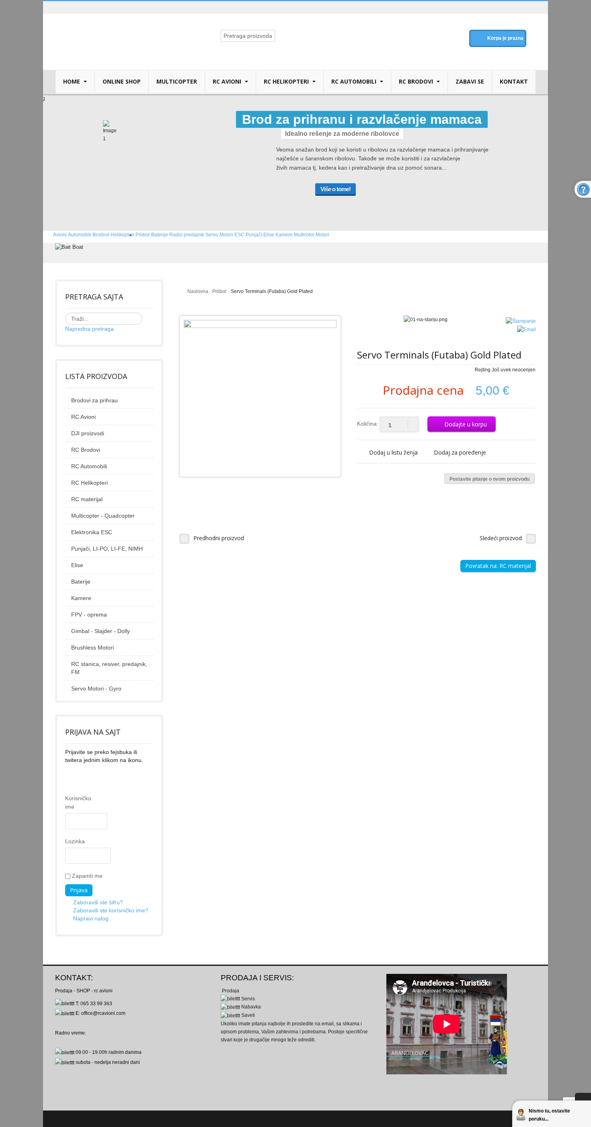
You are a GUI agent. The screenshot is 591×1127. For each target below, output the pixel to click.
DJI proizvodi (87, 433)
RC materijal (87, 499)
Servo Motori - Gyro (96, 688)
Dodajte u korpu (465, 424)
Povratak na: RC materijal (498, 566)
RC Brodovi (417, 81)
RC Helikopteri (287, 81)
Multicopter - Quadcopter (103, 515)
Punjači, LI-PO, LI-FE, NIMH (107, 548)
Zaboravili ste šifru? (98, 902)
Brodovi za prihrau (94, 400)
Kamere (81, 598)
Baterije (80, 581)
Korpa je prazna (505, 38)
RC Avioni (228, 81)
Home (72, 81)
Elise (77, 565)
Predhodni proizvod (218, 538)
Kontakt (514, 81)
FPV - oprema (89, 614)
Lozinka (69, 841)
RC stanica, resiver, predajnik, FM (109, 668)
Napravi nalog (91, 918)
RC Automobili (354, 81)
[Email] (526, 329)
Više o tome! (335, 189)
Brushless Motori (92, 647)
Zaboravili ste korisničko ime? (110, 910)
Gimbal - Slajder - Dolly (100, 631)
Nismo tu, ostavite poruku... (549, 1115)
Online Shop (122, 81)
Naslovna (197, 291)
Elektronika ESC (91, 532)
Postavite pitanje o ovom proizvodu (489, 479)
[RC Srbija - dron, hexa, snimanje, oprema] (121, 29)
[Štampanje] (521, 321)
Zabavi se (470, 81)
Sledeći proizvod (501, 538)
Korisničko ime (69, 802)
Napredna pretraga (89, 329)
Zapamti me (86, 876)
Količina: (367, 423)
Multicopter (176, 81)
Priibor (219, 291)
